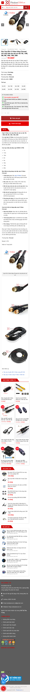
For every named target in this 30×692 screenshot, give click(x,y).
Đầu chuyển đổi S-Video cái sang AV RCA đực (7, 398)
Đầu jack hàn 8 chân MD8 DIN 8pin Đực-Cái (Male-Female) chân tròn (22, 420)
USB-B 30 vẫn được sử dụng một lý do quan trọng (16, 548)
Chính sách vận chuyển (21, 686)
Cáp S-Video (22, 49)
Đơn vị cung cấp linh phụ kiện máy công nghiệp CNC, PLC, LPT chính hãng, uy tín (17, 531)
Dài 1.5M (10, 86)
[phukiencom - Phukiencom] (15, 2)
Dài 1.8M (17, 86)
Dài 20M (23, 89)
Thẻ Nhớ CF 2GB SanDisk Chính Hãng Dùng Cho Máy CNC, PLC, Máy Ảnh (16, 571)
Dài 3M (23, 86)
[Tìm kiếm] (26, 7)
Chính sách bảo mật (8, 628)
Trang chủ (3, 49)
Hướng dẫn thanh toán (9, 636)
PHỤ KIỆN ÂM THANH (13, 49)
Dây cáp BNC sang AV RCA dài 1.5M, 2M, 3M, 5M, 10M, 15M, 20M (6, 420)
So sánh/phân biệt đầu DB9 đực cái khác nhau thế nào (17, 537)
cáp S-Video (18, 175)
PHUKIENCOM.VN (6, 585)
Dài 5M (3, 89)
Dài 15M (17, 89)
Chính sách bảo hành (9, 622)
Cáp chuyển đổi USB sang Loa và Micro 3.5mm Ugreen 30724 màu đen (7, 441)
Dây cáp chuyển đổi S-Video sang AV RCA (14, 372)
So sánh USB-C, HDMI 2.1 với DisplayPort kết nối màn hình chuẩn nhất (17, 560)
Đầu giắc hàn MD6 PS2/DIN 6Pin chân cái (21, 461)
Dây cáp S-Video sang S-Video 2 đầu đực (14, 374)
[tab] (4, 129)
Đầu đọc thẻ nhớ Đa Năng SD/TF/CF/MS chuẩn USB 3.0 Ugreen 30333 (17, 566)
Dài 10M (10, 89)
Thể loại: (3, 82)
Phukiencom (19, 690)
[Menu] (2, 2)
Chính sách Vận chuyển (9, 625)
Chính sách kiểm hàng (9, 633)
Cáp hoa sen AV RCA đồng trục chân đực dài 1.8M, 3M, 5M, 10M (22, 399)
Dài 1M (3, 86)
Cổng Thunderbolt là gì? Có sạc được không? (16, 554)
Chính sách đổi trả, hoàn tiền (11, 630)
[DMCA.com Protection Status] (5, 672)
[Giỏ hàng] (28, 2)
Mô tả (4, 129)
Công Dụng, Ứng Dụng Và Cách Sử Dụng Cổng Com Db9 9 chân (17, 542)
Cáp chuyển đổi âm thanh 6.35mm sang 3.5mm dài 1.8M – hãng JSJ (22, 441)
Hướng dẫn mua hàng (9, 619)
